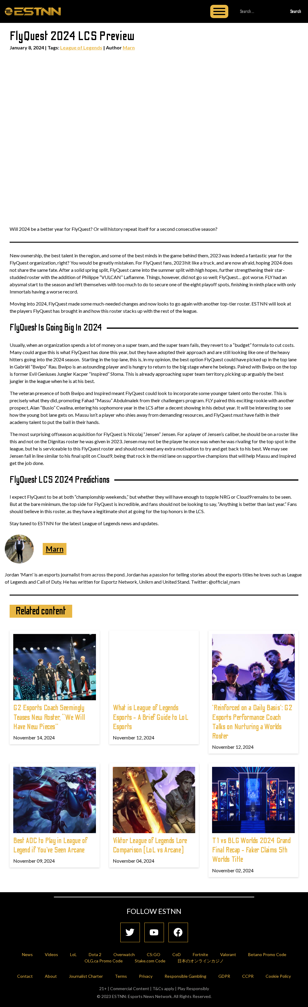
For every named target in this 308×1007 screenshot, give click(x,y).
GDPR (224, 976)
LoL (73, 954)
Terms (121, 976)
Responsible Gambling (185, 976)
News (27, 954)
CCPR (248, 976)
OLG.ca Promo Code (104, 960)
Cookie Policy (278, 976)
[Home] (33, 11)
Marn (129, 47)
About (51, 976)
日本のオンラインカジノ (200, 960)
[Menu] (219, 11)
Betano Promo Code (267, 954)
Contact (25, 976)
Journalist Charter (86, 976)
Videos (51, 954)
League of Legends (81, 47)
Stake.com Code (150, 960)
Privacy (145, 976)
